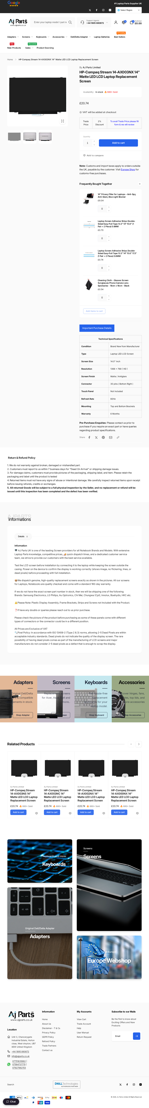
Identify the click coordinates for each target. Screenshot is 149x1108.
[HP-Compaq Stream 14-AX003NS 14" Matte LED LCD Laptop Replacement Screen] (24, 777)
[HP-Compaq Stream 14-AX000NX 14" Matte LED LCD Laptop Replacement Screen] (125, 777)
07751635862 (19, 1061)
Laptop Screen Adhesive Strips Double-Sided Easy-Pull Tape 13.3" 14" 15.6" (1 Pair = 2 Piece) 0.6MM (116, 224)
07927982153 (19, 1067)
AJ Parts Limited (90, 67)
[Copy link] (118, 437)
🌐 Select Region (124, 10)
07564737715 (18, 1064)
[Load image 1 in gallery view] (14, 136)
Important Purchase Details (96, 328)
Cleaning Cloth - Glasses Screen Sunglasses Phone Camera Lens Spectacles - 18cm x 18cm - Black (113, 283)
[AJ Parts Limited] (21, 1021)
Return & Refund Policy (21, 457)
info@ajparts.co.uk (21, 1056)
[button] (136, 22)
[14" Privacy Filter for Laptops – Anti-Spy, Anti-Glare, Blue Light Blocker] (89, 199)
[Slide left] (131, 744)
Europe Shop (128, 169)
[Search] (70, 22)
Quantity (86, 137)
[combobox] (52, 22)
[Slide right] (139, 744)
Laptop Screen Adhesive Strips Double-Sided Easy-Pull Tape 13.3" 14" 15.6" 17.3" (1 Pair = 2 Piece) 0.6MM (117, 253)
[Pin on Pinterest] (103, 437)
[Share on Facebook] (89, 437)
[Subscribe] (136, 1036)
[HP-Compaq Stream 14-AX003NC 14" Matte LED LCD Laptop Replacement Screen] (58, 777)
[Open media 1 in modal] (37, 96)
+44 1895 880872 (20, 1051)
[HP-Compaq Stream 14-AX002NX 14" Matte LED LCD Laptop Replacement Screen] (91, 777)
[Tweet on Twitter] (96, 437)
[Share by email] (110, 437)
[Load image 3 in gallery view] (45, 136)
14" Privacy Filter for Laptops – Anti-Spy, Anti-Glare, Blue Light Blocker (117, 195)
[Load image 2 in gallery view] (29, 136)
